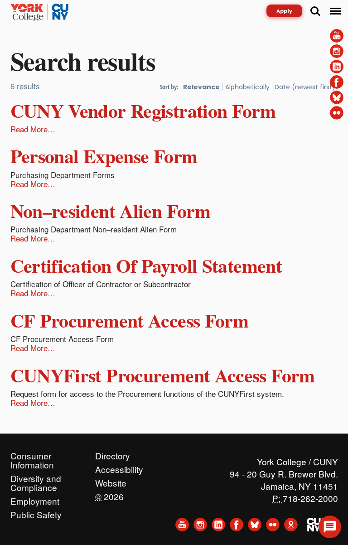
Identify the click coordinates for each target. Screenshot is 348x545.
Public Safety (36, 512)
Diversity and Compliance (35, 476)
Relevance (201, 87)
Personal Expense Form (104, 155)
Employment (34, 499)
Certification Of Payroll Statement (146, 265)
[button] (330, 527)
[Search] (315, 11)
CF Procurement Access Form (129, 320)
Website (110, 481)
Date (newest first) (305, 87)
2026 (109, 494)
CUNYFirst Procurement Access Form (162, 375)
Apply (284, 10)
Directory (112, 453)
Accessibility (119, 467)
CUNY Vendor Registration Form (143, 110)
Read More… (32, 129)
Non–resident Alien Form (110, 210)
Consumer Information (32, 453)
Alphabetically (247, 87)
